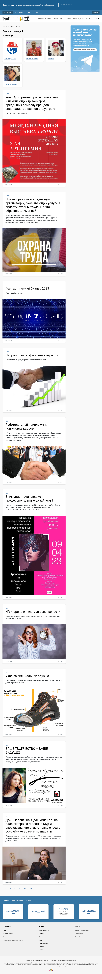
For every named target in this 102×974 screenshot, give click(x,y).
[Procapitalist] (16, 18)
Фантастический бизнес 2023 (27, 288)
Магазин (7, 12)
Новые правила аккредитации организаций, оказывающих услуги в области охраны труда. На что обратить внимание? (32, 205)
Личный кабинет (80, 937)
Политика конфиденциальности (13, 940)
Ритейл (62, 19)
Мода (69, 19)
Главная (4, 26)
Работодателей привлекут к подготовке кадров (26, 426)
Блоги (96, 19)
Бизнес (55, 19)
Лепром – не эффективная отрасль (31, 355)
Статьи (12, 26)
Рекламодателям (8, 933)
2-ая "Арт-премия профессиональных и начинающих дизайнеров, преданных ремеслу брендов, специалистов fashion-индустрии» (33, 103)
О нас (4, 930)
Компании (19, 12)
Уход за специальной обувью (27, 676)
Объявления (33, 12)
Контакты (6, 937)
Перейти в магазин (67, 5)
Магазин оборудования (82, 930)
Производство (78, 19)
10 (25, 888)
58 (31, 888)
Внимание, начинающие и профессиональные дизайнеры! (29, 498)
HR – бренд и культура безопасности (32, 612)
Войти (95, 12)
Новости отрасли (44, 19)
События (89, 19)
